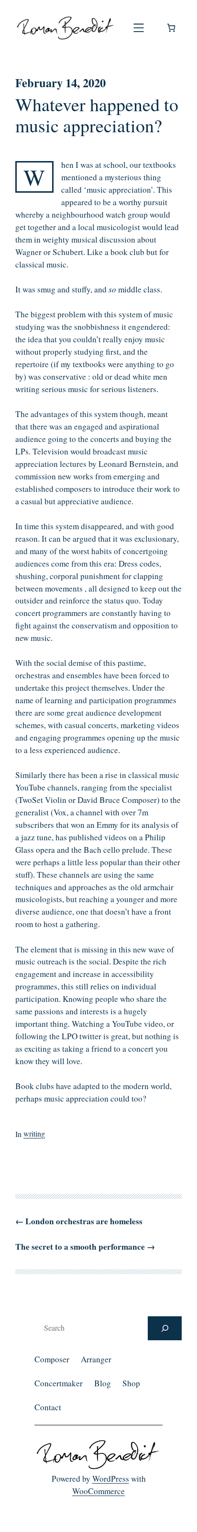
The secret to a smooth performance (80, 1247)
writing (34, 1133)
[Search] (165, 1328)
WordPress (110, 1478)
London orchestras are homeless (83, 1221)
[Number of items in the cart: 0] (171, 28)
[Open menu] (138, 28)
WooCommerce (98, 1491)
